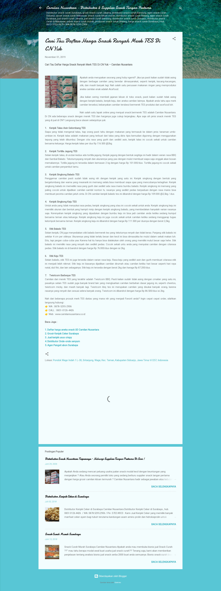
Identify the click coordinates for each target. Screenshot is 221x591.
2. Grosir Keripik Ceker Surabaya (62, 333)
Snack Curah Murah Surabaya (63, 534)
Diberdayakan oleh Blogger (112, 576)
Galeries (118, 582)
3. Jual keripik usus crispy (58, 337)
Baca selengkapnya (163, 486)
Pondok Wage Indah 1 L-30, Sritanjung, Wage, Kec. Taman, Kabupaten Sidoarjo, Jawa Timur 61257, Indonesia (110, 360)
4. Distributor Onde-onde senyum (62, 341)
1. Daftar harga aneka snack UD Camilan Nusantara (72, 329)
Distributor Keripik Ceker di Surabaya (67, 497)
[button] (174, 39)
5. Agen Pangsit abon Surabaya (61, 345)
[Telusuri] (180, 9)
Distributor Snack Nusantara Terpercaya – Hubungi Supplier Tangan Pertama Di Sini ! (95, 459)
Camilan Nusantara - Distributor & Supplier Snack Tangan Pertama (98, 7)
